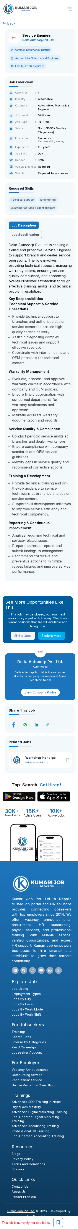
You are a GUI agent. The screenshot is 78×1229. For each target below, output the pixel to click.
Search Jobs (21, 1037)
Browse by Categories (29, 1042)
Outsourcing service (27, 1075)
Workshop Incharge (40, 757)
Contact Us (20, 1186)
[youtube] (41, 970)
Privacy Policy (22, 1159)
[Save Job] (58, 1222)
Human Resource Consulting (33, 1085)
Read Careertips (24, 1047)
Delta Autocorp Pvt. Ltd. (38, 40)
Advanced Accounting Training (35, 1126)
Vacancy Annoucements (30, 1069)
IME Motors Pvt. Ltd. (37, 762)
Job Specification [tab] (25, 234)
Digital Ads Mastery (26, 1107)
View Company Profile (40, 692)
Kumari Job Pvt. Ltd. (21, 1211)
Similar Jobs (22, 635)
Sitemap (18, 1169)
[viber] (58, 970)
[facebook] (23, 970)
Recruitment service (27, 1080)
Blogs (16, 1154)
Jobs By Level (23, 1004)
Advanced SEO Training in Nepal (37, 1102)
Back (10, 23)
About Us (19, 1191)
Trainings (19, 1032)
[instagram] (32, 970)
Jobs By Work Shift (26, 1014)
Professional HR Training (30, 1131)
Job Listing (20, 988)
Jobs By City (21, 999)
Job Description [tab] (23, 225)
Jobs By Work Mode (27, 1009)
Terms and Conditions (28, 1164)
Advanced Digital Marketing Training (39, 1112)
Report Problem (24, 1197)
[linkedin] (15, 970)
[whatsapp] (49, 970)
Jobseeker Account (27, 1052)
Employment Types (26, 994)
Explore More (51, 635)
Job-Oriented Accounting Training (38, 1136)
